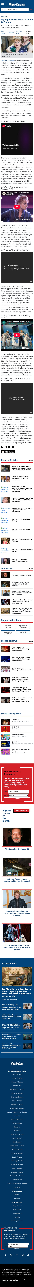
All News (17, 1187)
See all (30, 460)
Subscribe (17, 799)
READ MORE (20, 810)
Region (6, 795)
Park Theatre (16, 729)
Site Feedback (17, 1213)
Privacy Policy (6, 1280)
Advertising (17, 1209)
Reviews (17, 1127)
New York (17, 1198)
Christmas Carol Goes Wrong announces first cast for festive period (17, 947)
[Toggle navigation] (1, 4)
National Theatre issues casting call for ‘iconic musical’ (17, 880)
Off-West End (19, 32)
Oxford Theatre (17, 1180)
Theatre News (17, 1123)
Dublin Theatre (17, 1078)
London (11, 32)
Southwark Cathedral (19, 753)
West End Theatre (17, 1134)
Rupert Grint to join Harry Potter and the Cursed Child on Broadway (17, 913)
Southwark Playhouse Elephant (22, 744)
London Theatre (17, 1074)
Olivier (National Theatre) (20, 721)
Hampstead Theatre (19, 736)
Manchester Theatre (17, 1108)
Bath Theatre (17, 1086)
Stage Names (17, 1206)
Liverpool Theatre (17, 1104)
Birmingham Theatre (17, 1089)
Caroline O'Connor (8, 61)
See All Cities (17, 1116)
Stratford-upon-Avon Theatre (17, 1112)
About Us (17, 1217)
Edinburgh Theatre (17, 1097)
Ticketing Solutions (17, 1221)
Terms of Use (14, 1280)
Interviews (17, 1131)
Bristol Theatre (17, 1149)
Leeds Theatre (17, 1101)
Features (4, 16)
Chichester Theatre (17, 1093)
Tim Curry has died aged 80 (17, 849)
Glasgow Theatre (17, 1082)
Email (6, 792)
